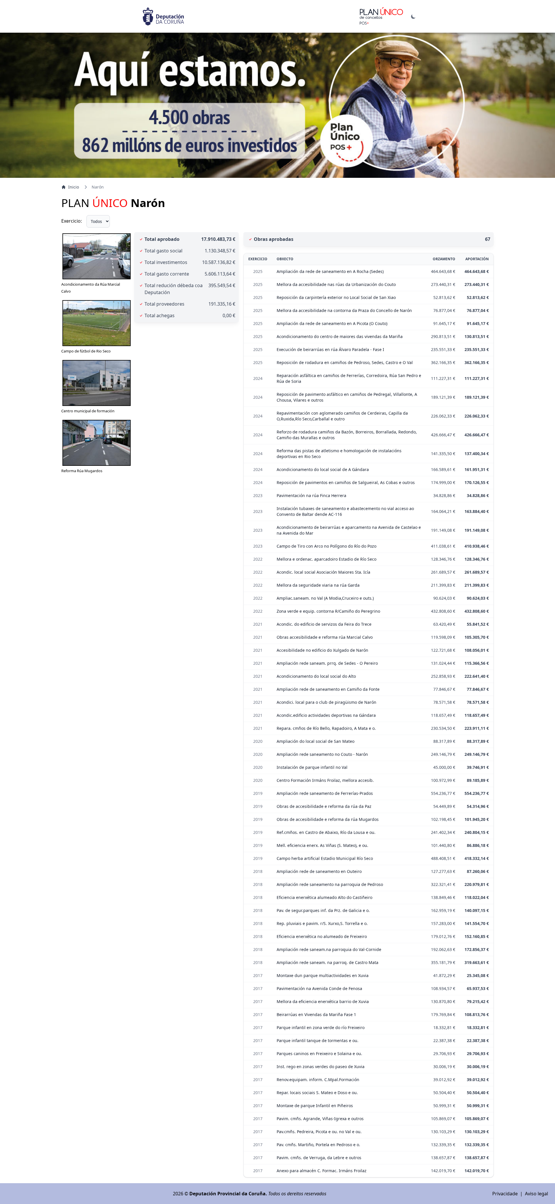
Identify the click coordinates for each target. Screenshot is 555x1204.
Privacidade (505, 1193)
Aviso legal (536, 1193)
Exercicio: (71, 221)
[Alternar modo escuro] (413, 16)
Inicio (73, 187)
